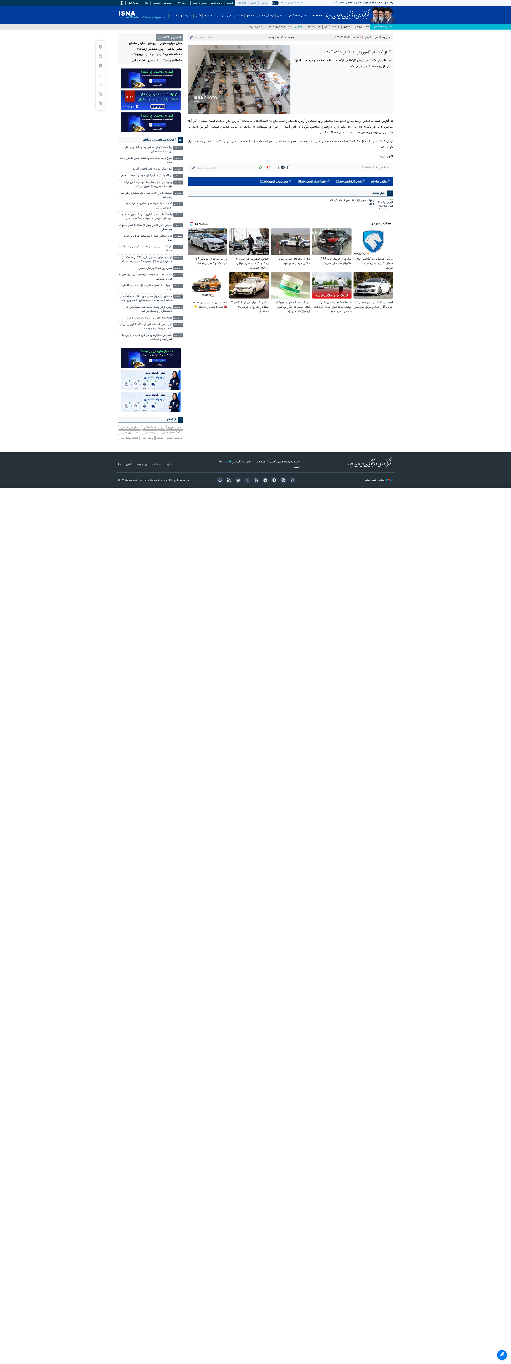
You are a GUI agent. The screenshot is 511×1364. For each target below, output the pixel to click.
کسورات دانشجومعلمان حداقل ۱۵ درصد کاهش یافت (147, 288)
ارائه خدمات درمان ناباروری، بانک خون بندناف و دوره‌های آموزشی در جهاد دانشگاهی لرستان (147, 216)
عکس (198, 16)
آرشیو (230, 3)
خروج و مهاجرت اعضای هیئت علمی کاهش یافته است (146, 160)
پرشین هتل (147, 438)
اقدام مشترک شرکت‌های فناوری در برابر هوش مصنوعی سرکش (148, 206)
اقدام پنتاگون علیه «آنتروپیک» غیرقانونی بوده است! (148, 238)
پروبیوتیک (137, 55)
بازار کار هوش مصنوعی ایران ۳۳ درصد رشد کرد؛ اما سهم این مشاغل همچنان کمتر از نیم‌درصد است (145, 259)
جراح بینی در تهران (129, 427)
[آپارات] (219, 481)
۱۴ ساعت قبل (177, 286)
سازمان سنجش (379, 181)
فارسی (264, 3)
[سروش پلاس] (273, 481)
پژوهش (358, 27)
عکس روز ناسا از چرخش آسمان (155, 268)
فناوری (346, 27)
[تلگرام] (264, 481)
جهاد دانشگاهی (331, 27)
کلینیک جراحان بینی (129, 438)
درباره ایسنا (217, 3)
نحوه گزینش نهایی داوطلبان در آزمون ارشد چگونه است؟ (145, 249)
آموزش (298, 27)
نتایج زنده (133, 3)
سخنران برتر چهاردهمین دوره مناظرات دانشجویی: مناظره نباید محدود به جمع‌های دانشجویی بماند (145, 298)
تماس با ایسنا (200, 3)
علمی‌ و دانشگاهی (382, 27)
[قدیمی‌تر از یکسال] (385, 204)
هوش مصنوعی (313, 27)
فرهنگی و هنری (265, 16)
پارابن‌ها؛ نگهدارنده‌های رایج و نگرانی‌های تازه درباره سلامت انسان (148, 150)
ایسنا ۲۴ (182, 3)
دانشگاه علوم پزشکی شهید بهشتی (164, 55)
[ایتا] (282, 481)
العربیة (253, 3)
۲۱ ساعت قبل (178, 335)
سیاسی (281, 16)
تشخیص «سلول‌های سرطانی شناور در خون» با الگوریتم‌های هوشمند (147, 337)
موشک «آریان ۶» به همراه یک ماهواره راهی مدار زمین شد (146, 195)
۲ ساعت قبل (178, 158)
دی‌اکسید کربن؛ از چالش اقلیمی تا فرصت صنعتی (146, 176)
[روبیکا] (292, 481)
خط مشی (157, 465)
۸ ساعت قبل (178, 204)
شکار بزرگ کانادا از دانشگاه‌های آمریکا (152, 169)
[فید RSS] (228, 481)
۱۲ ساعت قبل (178, 257)
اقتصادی (250, 16)
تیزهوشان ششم (174, 438)
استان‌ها (208, 16)
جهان (228, 16)
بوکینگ (160, 438)
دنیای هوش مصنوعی (171, 43)
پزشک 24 (150, 433)
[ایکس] (246, 481)
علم (367, 27)
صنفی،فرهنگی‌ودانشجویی (278, 27)
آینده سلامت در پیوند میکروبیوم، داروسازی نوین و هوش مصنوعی (145, 277)
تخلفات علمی (138, 61)
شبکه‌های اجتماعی (162, 3)
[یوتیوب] (255, 481)
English (241, 3)
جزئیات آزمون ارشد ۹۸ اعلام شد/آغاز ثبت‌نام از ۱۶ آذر (351, 202)
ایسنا (348, 12)
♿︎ (502, 1355)
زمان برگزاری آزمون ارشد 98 (274, 181)
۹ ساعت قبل (178, 214)
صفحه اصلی (315, 16)
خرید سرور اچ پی (129, 433)
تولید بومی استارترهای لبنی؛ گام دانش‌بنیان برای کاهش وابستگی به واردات (146, 326)
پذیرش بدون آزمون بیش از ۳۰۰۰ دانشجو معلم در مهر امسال (145, 227)
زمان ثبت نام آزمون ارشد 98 (312, 181)
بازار (146, 3)
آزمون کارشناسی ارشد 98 (349, 181)
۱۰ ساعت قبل (178, 236)
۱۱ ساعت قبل (178, 247)
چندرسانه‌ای (186, 16)
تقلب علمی (153, 61)
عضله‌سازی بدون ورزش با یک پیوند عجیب (149, 318)
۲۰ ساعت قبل (178, 324)
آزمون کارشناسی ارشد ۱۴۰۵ (150, 49)
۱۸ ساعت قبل (177, 318)
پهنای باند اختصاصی (153, 427)
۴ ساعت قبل (178, 169)
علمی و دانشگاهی (297, 16)
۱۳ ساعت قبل (177, 268)
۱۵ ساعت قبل (177, 307)
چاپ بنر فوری (174, 427)
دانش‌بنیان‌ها (255, 27)
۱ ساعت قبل (178, 148)
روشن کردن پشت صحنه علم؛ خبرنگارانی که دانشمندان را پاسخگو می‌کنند (149, 309)
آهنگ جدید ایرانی (171, 433)
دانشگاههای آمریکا (172, 61)
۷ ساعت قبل (178, 182)
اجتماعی (238, 16)
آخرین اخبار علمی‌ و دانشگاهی (159, 140)
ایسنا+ (173, 16)
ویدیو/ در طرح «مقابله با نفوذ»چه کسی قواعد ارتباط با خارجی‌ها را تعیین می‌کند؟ (148, 184)
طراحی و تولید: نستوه (375, 480)
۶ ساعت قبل (178, 176)
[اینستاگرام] (237, 481)
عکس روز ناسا (174, 49)
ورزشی (219, 16)
